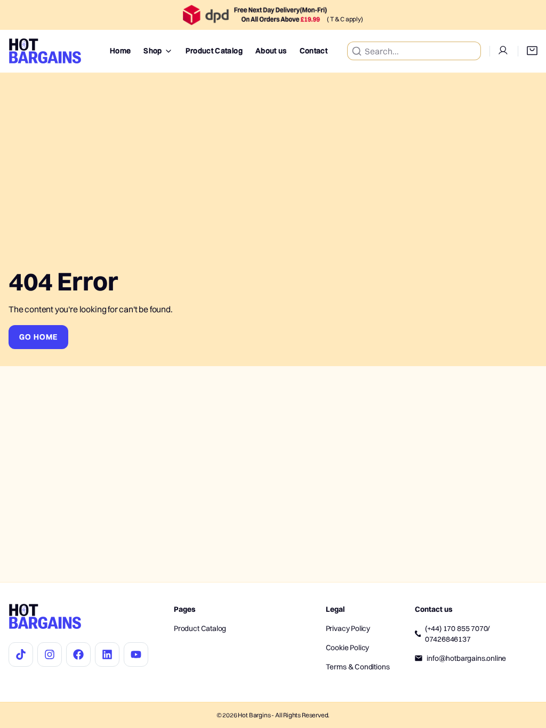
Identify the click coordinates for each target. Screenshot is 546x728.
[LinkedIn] (107, 654)
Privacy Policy (348, 628)
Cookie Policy (348, 647)
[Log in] (499, 51)
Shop (152, 50)
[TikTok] (21, 654)
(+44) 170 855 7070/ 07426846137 (458, 634)
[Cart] (527, 51)
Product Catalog (214, 50)
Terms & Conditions (358, 667)
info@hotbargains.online (466, 658)
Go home (38, 337)
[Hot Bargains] (45, 51)
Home (120, 50)
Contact (313, 50)
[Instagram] (49, 654)
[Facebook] (78, 654)
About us (271, 50)
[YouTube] (136, 654)
